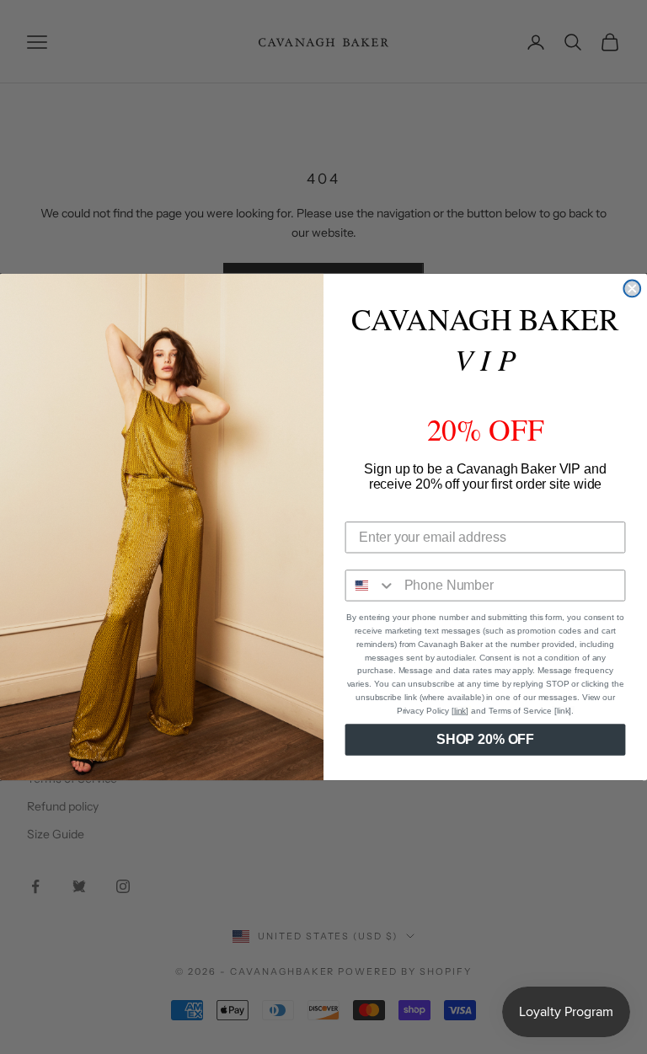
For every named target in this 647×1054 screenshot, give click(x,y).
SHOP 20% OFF (485, 739)
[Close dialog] (631, 289)
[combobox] (371, 585)
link (460, 710)
